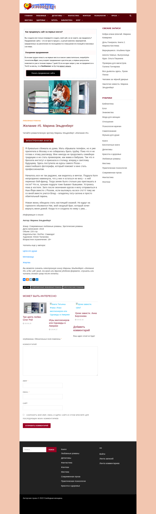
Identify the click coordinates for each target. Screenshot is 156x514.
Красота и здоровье (111, 154)
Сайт (25, 403)
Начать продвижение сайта (43, 73)
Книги (105, 141)
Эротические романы (73, 287)
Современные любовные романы (47, 287)
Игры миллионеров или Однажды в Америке (59, 323)
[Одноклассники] (27, 279)
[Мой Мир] (37, 279)
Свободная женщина (53, 498)
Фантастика (73, 16)
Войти (102, 454)
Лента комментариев (109, 463)
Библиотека (66, 20)
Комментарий (30, 344)
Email (26, 392)
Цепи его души (30, 251)
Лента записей (106, 459)
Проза (114, 16)
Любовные (41, 16)
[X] (33, 279)
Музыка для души (110, 135)
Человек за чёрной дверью (115, 79)
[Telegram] (30, 279)
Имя (25, 381)
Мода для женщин (111, 117)
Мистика (29, 20)
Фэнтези (87, 16)
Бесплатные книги (111, 145)
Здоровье (40, 20)
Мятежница (28, 257)
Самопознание (109, 131)
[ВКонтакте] (24, 279)
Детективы (57, 16)
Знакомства (108, 112)
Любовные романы (32, 121)
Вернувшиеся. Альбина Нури (116, 50)
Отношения (107, 122)
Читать (54, 20)
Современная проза (112, 173)
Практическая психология (114, 168)
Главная (28, 16)
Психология (100, 16)
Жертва (26, 262)
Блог (78, 20)
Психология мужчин (111, 126)
